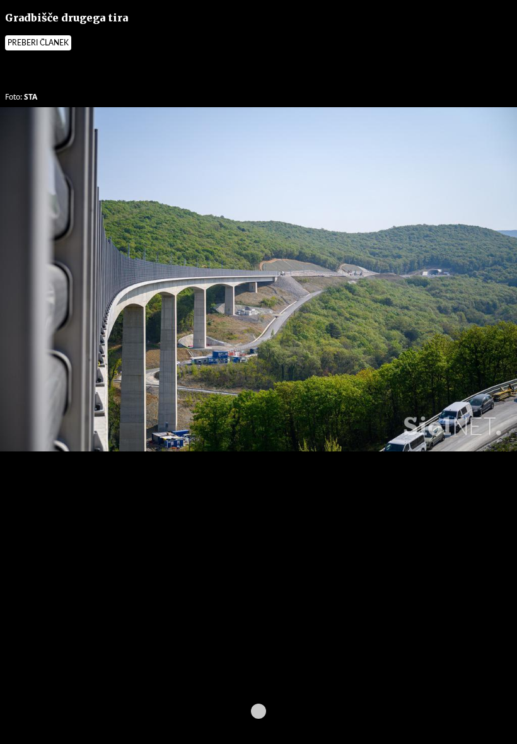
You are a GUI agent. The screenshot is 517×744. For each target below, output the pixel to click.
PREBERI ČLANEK (38, 43)
